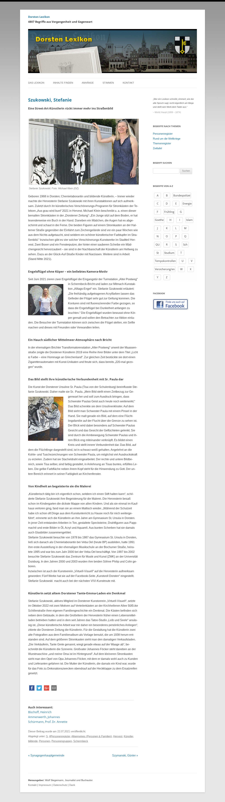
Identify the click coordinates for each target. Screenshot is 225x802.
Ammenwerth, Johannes (44, 717)
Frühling (169, 211)
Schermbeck (80, 741)
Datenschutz (60, 785)
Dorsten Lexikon (39, 16)
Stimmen (108, 82)
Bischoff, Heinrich (40, 712)
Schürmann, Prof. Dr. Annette (47, 722)
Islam (189, 220)
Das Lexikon (36, 82)
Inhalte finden (63, 82)
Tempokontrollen (165, 261)
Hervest (117, 736)
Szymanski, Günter (125, 755)
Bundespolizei (181, 195)
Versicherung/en (165, 269)
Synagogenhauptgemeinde (46, 755)
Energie (187, 203)
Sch (185, 244)
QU (158, 244)
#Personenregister (59, 736)
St (157, 252)
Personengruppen (62, 741)
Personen (44, 741)
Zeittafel (157, 148)
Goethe (159, 220)
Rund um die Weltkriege (166, 138)
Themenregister (162, 143)
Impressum (45, 785)
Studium (169, 252)
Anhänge (88, 82)
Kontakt (128, 82)
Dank (72, 785)
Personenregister (163, 133)
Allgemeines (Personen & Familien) (91, 736)
